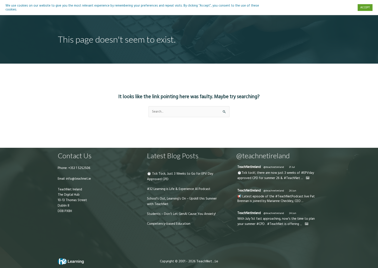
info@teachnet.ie (78, 178)
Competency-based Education (168, 223)
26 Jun (292, 191)
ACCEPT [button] (365, 7)
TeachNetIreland (249, 167)
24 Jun (292, 213)
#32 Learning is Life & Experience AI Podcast (178, 189)
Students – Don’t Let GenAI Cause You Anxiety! (181, 214)
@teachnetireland (273, 167)
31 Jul (292, 167)
